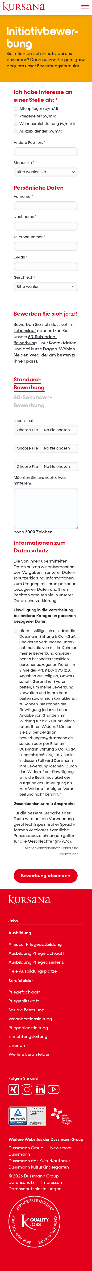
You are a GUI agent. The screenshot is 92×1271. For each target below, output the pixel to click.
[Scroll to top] (83, 1243)
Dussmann (19, 1154)
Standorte (24, 162)
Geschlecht (24, 277)
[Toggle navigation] (85, 7)
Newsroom (61, 1148)
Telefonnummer (29, 237)
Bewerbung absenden (45, 876)
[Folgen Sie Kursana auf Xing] (14, 1089)
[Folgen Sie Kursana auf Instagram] (27, 1089)
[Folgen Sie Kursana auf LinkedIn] (40, 1089)
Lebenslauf (23, 420)
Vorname (23, 196)
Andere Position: (30, 142)
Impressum (52, 1182)
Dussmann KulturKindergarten (38, 1167)
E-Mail (20, 257)
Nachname (25, 216)
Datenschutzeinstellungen (35, 1189)
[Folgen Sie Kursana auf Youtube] (53, 1089)
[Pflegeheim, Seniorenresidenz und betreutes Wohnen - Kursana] (24, 6)
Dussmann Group (25, 1148)
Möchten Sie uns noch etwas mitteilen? (40, 480)
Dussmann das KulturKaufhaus (39, 1161)
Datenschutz (21, 1182)
